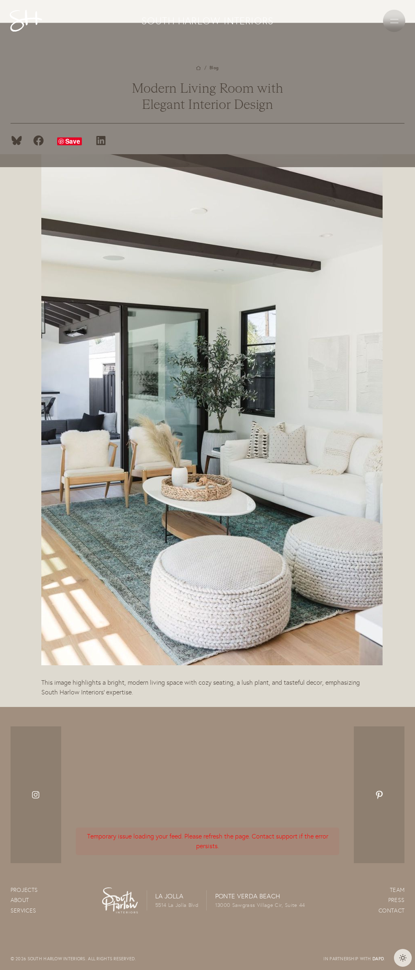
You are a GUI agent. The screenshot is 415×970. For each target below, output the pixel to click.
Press (396, 900)
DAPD (378, 959)
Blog (214, 68)
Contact (392, 910)
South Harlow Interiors (207, 21)
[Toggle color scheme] (403, 958)
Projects (24, 890)
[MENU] (394, 21)
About (20, 900)
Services (23, 910)
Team (397, 890)
